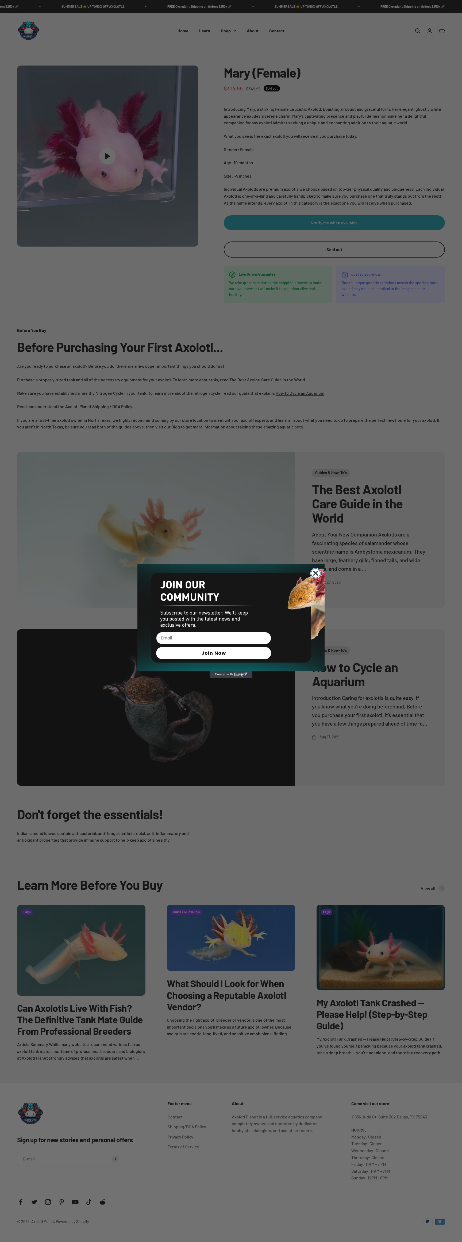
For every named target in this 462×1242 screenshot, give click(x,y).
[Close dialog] (315, 573)
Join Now (213, 653)
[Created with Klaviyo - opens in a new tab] (231, 674)
